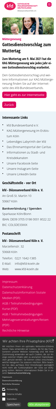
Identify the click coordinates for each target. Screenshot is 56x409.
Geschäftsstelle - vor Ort (19, 182)
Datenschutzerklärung (19, 373)
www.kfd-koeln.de (27, 269)
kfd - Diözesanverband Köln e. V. (22, 190)
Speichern (13, 404)
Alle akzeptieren (39, 404)
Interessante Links (15, 117)
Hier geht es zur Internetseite (24, 95)
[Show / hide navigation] (49, 4)
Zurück (9, 105)
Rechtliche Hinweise (11, 384)
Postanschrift (11, 233)
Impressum (7, 377)
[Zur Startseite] (21, 7)
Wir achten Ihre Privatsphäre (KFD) (28, 341)
